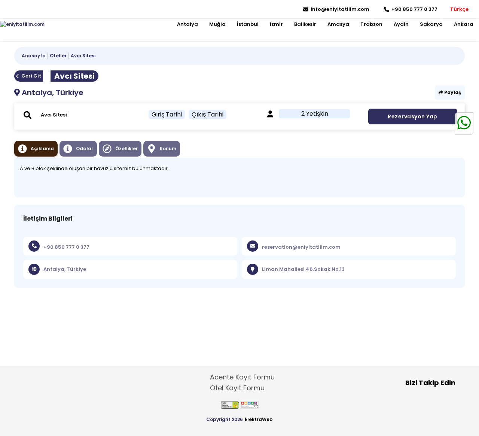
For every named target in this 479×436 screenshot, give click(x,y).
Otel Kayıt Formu (237, 388)
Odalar (84, 148)
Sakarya (431, 24)
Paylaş (452, 92)
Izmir (276, 24)
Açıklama (42, 148)
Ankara (463, 24)
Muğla (217, 24)
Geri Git (31, 75)
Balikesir (305, 24)
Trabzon (371, 24)
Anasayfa (34, 55)
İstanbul (248, 24)
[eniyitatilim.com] (22, 24)
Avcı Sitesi (83, 55)
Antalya (187, 24)
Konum (168, 148)
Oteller (58, 55)
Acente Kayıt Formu (242, 377)
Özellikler (126, 148)
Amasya (338, 24)
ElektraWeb (259, 419)
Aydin (401, 24)
